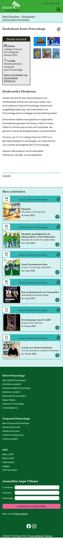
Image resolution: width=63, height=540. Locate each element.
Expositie (6, 175)
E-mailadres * (8, 487)
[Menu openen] (58, 9)
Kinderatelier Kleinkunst (11, 79)
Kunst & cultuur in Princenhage (15, 19)
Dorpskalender (28, 16)
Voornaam (6, 493)
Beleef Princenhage (10, 16)
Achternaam (7, 498)
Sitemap (48, 536)
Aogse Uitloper (21, 514)
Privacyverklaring (36, 536)
